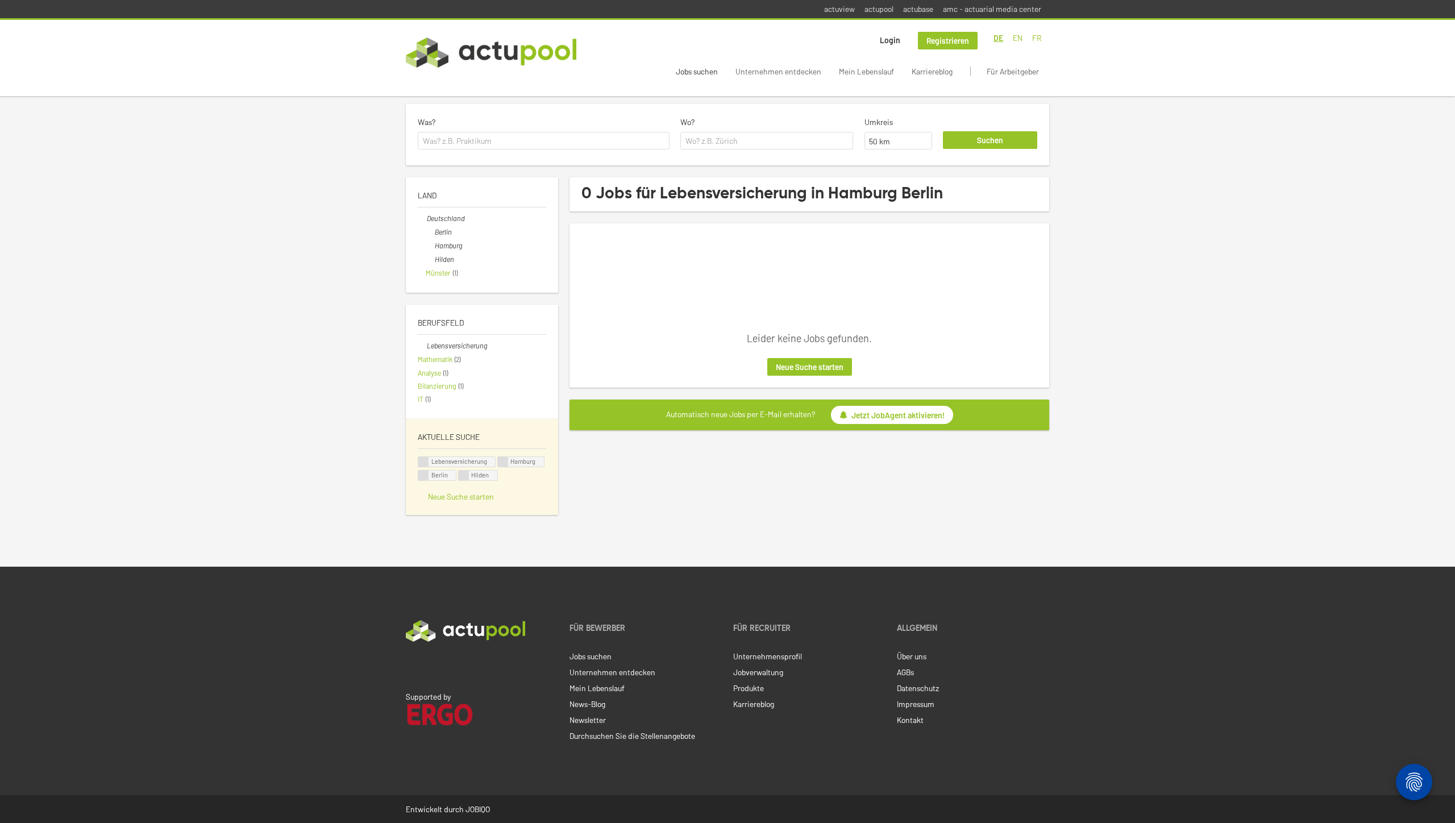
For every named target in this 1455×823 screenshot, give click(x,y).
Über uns (911, 656)
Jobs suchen (697, 71)
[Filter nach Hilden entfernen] (430, 259)
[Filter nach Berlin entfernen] (430, 231)
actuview (839, 9)
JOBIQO (477, 809)
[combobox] (544, 141)
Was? (426, 122)
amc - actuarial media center (992, 9)
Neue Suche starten (809, 367)
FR (1036, 38)
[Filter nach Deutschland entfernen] (422, 218)
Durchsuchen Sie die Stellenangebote (632, 736)
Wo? (687, 122)
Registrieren (947, 40)
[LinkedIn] (412, 665)
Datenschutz (918, 688)
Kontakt (910, 720)
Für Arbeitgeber (1013, 71)
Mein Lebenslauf (866, 71)
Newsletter (587, 720)
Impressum (915, 704)
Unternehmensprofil (767, 656)
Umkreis (878, 122)
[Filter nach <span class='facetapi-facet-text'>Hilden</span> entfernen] (464, 475)
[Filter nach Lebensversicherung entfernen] (422, 345)
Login (890, 40)
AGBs (905, 672)
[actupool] (491, 53)
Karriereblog (932, 71)
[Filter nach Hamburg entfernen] (430, 245)
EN (1017, 38)
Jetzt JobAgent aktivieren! (898, 415)
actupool (878, 9)
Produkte (748, 688)
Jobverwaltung (758, 672)
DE (998, 38)
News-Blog (587, 704)
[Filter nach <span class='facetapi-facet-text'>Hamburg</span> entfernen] (503, 462)
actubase (918, 9)
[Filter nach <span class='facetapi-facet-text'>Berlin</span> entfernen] (423, 475)
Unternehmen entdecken (778, 71)
